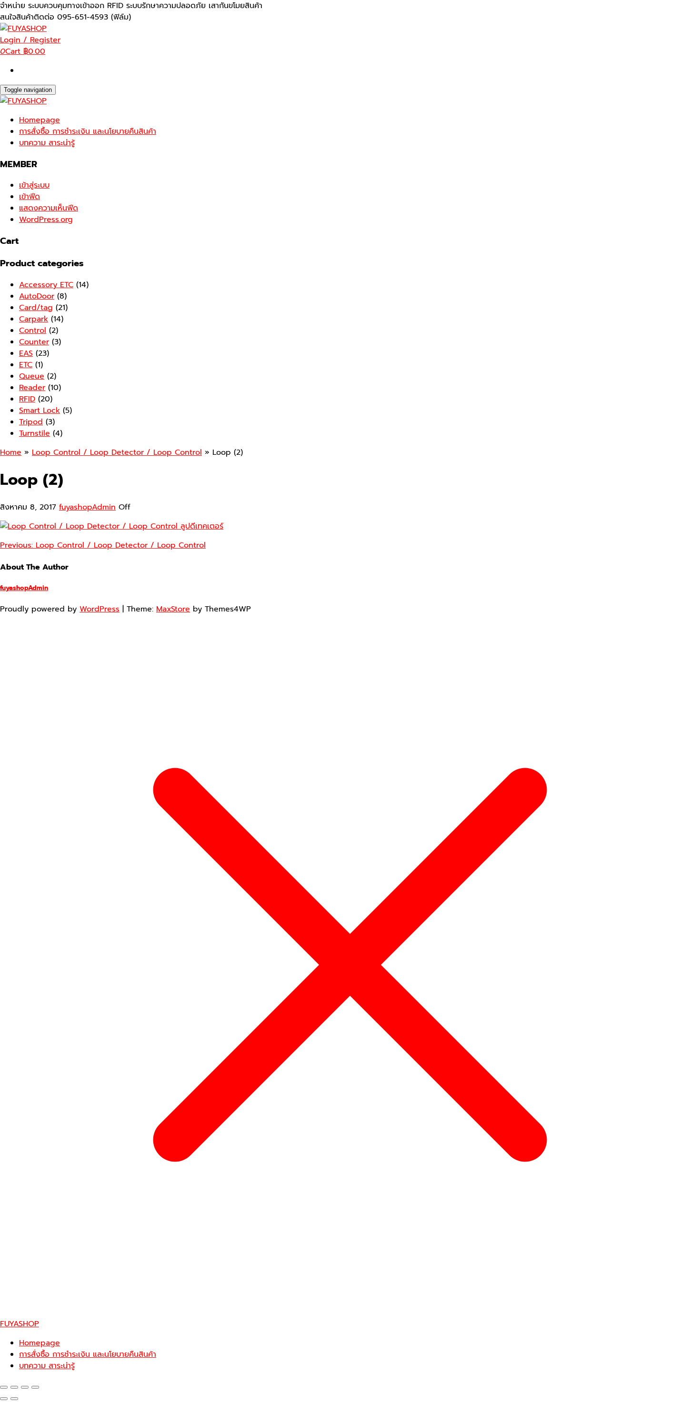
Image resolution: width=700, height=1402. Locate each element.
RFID (27, 399)
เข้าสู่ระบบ (34, 185)
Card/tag (36, 307)
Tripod (31, 422)
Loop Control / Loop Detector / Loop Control (103, 545)
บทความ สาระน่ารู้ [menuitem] (47, 1366)
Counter (34, 342)
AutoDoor (36, 296)
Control (32, 330)
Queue (31, 376)
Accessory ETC (46, 284)
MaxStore (173, 609)
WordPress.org (46, 219)
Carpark (33, 319)
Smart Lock (39, 410)
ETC (25, 365)
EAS (26, 353)
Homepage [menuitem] (39, 1343)
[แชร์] (25, 1387)
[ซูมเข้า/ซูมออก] (4, 1387)
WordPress (100, 609)
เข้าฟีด (29, 196)
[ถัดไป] (14, 1398)
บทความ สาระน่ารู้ (47, 143)
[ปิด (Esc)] (35, 1387)
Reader (32, 387)
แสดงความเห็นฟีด (48, 208)
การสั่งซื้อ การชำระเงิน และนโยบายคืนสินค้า (87, 131)
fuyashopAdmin (87, 507)
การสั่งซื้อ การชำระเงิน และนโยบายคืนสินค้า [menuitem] (87, 1354)
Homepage (39, 120)
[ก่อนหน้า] (4, 1398)
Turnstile (34, 433)
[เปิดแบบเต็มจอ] (14, 1387)
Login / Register (30, 40)
